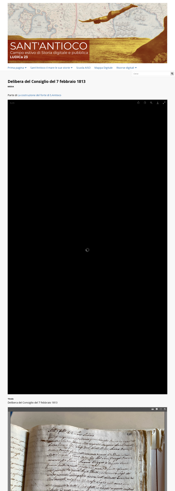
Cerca (172, 74)
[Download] (158, 103)
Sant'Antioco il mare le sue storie (50, 67)
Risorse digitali (125, 67)
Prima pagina (16, 67)
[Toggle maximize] (164, 103)
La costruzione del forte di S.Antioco (39, 95)
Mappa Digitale (103, 67)
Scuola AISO (83, 67)
